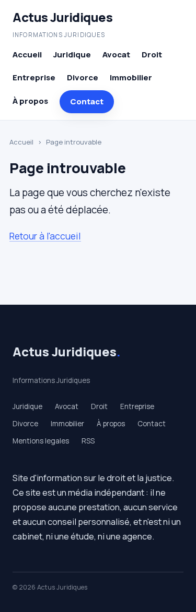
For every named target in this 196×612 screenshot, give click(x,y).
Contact (86, 101)
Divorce (82, 77)
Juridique (72, 54)
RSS (88, 441)
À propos (30, 100)
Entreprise (34, 77)
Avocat (116, 54)
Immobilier (131, 77)
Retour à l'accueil (45, 236)
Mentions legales (41, 441)
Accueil (27, 54)
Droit (152, 54)
